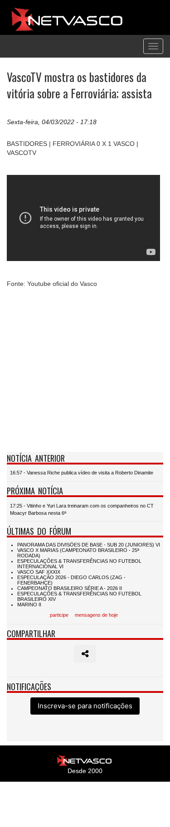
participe (59, 615)
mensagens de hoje (96, 615)
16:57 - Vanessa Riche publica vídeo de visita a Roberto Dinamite (81, 472)
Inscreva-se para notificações (85, 705)
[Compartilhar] (85, 654)
